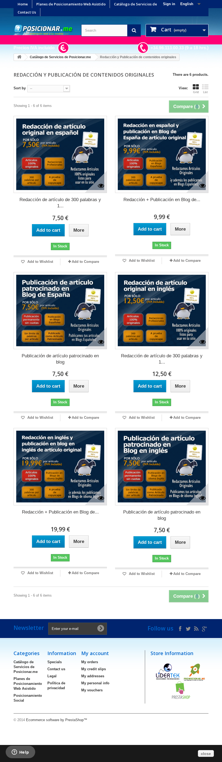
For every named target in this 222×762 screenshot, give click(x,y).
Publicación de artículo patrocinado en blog (60, 359)
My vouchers (92, 690)
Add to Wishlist (39, 262)
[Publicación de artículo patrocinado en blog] (60, 310)
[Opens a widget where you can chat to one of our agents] (20, 752)
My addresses (92, 676)
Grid (196, 92)
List (205, 92)
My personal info (95, 683)
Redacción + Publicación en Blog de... (161, 199)
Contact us (56, 669)
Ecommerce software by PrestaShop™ (56, 720)
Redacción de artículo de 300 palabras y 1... (60, 202)
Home (23, 4)
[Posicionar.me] (43, 30)
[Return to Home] (19, 57)
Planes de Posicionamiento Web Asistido (71, 4)
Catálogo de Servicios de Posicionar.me (148, 4)
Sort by (20, 88)
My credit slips (93, 669)
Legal (52, 676)
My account (95, 653)
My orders (89, 662)
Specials (54, 662)
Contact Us (27, 12)
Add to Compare (85, 262)
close (206, 753)
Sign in (169, 4)
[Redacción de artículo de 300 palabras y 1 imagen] (60, 154)
